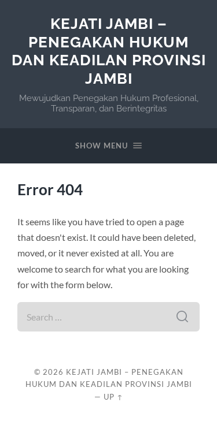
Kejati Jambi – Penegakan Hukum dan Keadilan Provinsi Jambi (109, 50)
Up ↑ (113, 396)
